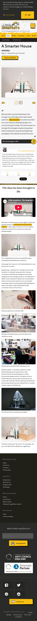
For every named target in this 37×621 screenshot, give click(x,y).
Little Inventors (10, 25)
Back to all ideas (10, 58)
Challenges (6, 487)
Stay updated (21, 543)
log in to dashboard (29, 22)
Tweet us (20, 585)
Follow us (8, 594)
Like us (8, 585)
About (4, 463)
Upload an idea (17, 40)
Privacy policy (7, 470)
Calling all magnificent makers (12, 504)
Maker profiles (7, 502)
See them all (6, 482)
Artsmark (6, 468)
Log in (4, 514)
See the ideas (5, 40)
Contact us (6, 465)
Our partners (7, 499)
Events (5, 497)
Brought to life (7, 485)
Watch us (20, 594)
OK (29, 15)
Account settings (8, 516)
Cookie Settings (10, 15)
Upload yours (7, 480)
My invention (14, 120)
